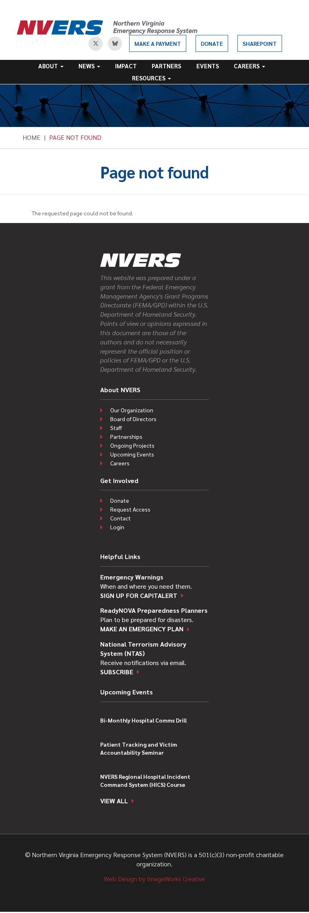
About (49, 66)
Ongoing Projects (132, 445)
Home (31, 137)
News (87, 66)
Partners (166, 66)
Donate (212, 43)
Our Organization (131, 410)
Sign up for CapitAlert (138, 595)
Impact (126, 66)
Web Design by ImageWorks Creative (154, 878)
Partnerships (126, 436)
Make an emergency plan (141, 628)
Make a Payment (157, 43)
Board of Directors (133, 418)
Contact (120, 518)
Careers (247, 66)
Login (117, 526)
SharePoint (260, 43)
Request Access (130, 509)
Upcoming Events (132, 454)
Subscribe (116, 671)
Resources (149, 78)
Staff (116, 427)
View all (114, 800)
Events (207, 66)
